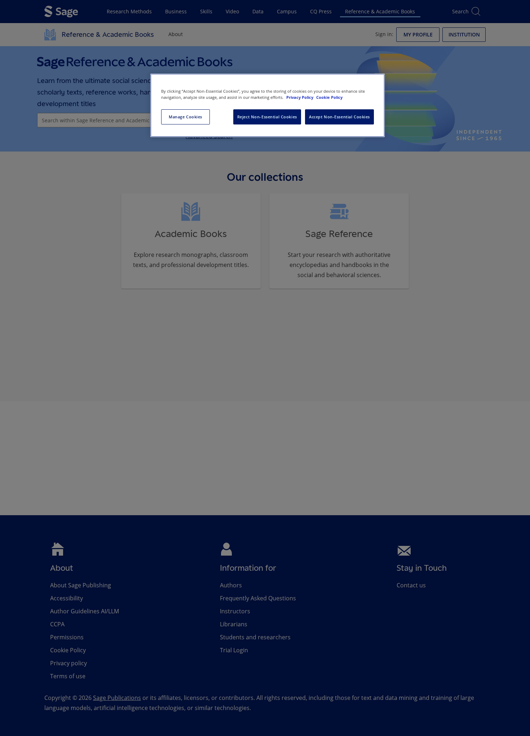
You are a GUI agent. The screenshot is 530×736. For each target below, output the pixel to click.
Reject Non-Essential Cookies (267, 116)
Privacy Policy (300, 97)
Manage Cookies (185, 116)
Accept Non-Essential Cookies (339, 116)
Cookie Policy (329, 97)
